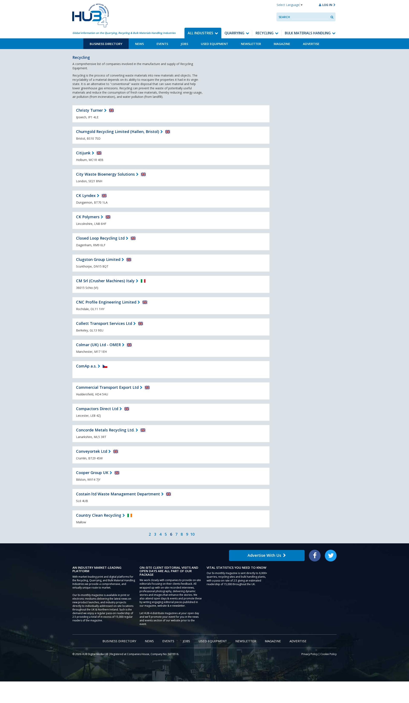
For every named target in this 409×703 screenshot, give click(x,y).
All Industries (200, 33)
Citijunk (83, 152)
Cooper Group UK (92, 472)
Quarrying (234, 33)
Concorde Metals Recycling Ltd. (105, 430)
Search (284, 17)
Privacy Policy (309, 654)
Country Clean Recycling (98, 515)
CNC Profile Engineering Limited (106, 302)
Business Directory (106, 44)
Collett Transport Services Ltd (104, 323)
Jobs (184, 44)
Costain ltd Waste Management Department (118, 493)
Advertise (311, 44)
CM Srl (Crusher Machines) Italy (105, 280)
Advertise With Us (264, 555)
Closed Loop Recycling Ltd (100, 238)
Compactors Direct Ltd (97, 408)
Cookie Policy (328, 654)
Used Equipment (214, 44)
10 (192, 534)
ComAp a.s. (86, 366)
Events (162, 44)
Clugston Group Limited (98, 259)
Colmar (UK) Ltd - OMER (98, 344)
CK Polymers (87, 216)
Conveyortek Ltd (91, 451)
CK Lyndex (86, 195)
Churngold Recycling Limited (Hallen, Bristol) (117, 131)
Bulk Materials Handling (308, 33)
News (139, 44)
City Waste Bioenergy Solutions (105, 174)
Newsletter (251, 44)
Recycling (265, 33)
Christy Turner (89, 110)
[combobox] (310, 17)
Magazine (282, 44)
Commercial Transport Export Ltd (107, 387)
